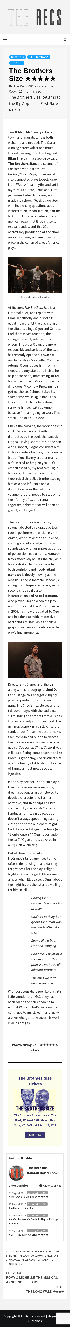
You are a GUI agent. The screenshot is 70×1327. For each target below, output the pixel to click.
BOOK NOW (35, 1134)
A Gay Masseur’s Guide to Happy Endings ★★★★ (33, 1221)
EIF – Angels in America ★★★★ (29, 1234)
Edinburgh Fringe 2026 (37, 1193)
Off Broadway (39, 57)
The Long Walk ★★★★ (45, 1289)
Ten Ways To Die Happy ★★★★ (29, 1196)
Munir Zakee (44, 1255)
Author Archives (51, 1185)
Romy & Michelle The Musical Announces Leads (32, 1277)
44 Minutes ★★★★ (22, 1208)
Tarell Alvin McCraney (34, 1259)
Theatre (16, 63)
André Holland (41, 1251)
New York (17, 57)
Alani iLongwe (22, 1251)
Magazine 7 (55, 1316)
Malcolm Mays (27, 1255)
